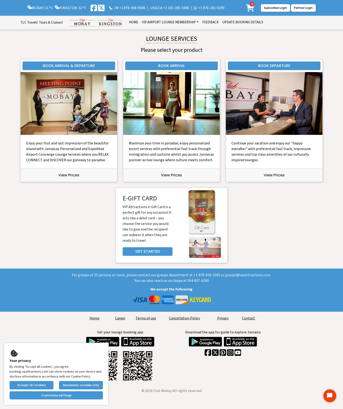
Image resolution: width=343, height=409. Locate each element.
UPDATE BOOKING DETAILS (242, 22)
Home (94, 318)
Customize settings (56, 395)
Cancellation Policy (184, 318)
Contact (248, 318)
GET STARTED (147, 251)
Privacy (223, 318)
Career (120, 318)
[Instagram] (230, 352)
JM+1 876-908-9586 (129, 7)
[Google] (223, 352)
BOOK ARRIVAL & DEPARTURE (69, 65)
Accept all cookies (31, 385)
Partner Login (303, 8)
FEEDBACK (210, 22)
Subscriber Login (275, 8)
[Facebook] (94, 8)
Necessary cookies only (81, 385)
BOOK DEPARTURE (274, 65)
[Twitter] (101, 8)
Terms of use (146, 318)
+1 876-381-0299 (211, 7)
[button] (170, 23)
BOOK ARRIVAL (171, 65)
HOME (133, 22)
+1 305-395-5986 (176, 7)
